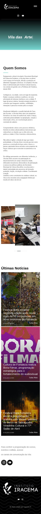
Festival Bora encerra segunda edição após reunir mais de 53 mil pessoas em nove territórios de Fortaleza (20, 314)
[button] (4, 225)
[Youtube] (23, 16)
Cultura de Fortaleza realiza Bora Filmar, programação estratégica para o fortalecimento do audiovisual (20, 369)
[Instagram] (18, 16)
